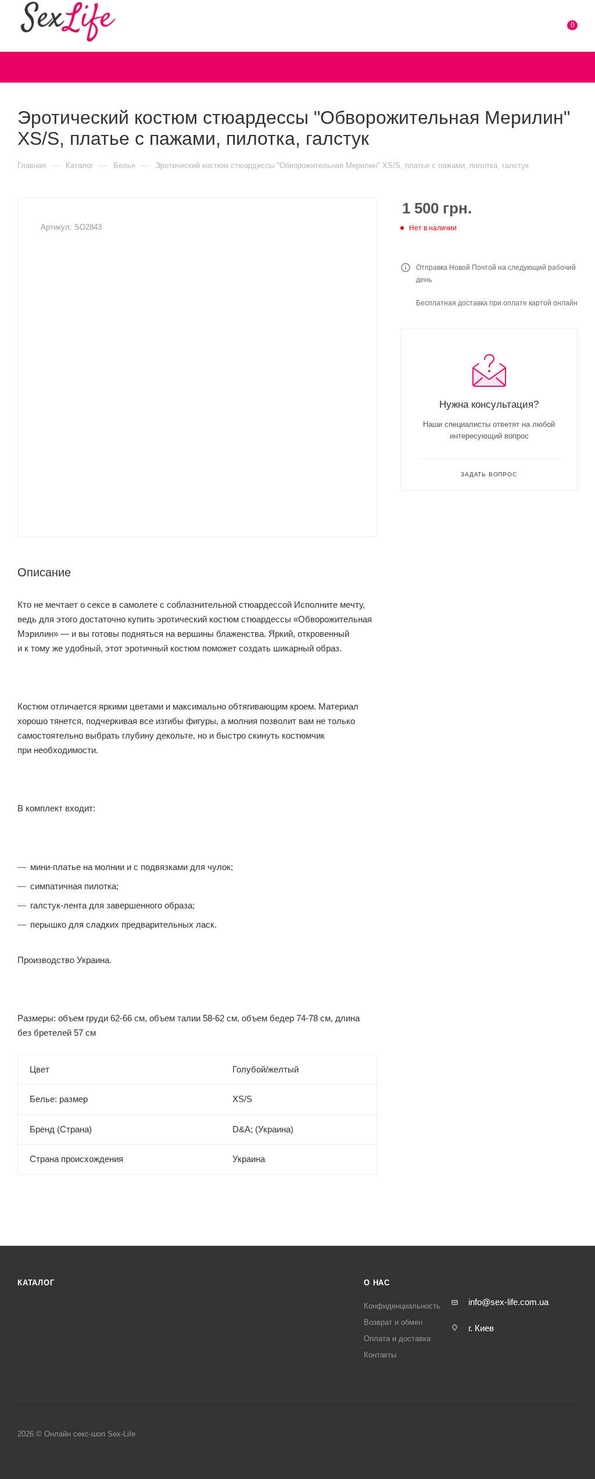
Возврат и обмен (393, 1322)
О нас (377, 1282)
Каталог (36, 1282)
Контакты (380, 1354)
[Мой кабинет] (537, 27)
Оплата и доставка (397, 1338)
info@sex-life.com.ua (508, 1302)
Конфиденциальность (402, 1306)
